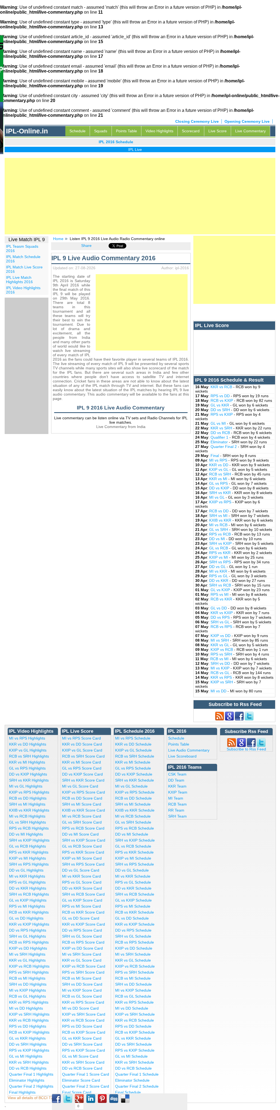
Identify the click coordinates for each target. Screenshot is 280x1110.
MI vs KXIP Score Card (82, 990)
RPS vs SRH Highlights (29, 972)
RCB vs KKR (222, 599)
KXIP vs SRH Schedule (135, 1014)
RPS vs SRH (222, 654)
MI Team (175, 798)
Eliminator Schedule (132, 1080)
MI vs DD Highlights (26, 1008)
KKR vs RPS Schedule (134, 1002)
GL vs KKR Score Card (81, 1038)
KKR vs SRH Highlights (29, 1062)
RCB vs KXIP (222, 400)
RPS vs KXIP (222, 414)
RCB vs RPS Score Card (83, 942)
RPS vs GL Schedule (133, 882)
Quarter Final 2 (224, 446)
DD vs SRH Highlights (27, 1044)
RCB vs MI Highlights (27, 978)
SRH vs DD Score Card (82, 984)
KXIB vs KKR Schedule (134, 810)
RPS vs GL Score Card (81, 882)
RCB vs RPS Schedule (134, 942)
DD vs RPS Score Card (82, 930)
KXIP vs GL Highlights (27, 750)
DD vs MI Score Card (80, 834)
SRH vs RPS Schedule (134, 864)
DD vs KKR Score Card (82, 888)
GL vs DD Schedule (132, 918)
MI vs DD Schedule (131, 1008)
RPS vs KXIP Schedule (134, 1050)
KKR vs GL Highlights (27, 960)
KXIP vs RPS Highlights (29, 792)
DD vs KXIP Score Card (82, 774)
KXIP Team (177, 792)
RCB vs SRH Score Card (83, 756)
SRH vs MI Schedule (133, 804)
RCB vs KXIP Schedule (135, 1032)
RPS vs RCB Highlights (29, 828)
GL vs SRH (219, 529)
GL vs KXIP (221, 590)
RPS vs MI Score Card (81, 906)
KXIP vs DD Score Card (82, 948)
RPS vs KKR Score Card (83, 852)
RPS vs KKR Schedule (134, 852)
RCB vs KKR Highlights (29, 912)
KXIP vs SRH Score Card (83, 1014)
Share (86, 245)
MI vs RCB (219, 525)
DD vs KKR (219, 580)
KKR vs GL (220, 645)
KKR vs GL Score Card (81, 960)
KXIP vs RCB (222, 649)
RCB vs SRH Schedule (134, 756)
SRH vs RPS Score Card (83, 864)
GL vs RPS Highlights (27, 768)
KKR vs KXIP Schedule (134, 924)
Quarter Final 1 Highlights (31, 1074)
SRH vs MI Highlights (27, 804)
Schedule (77, 131)
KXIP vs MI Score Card (82, 858)
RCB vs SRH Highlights (29, 756)
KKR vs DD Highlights (27, 744)
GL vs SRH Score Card (82, 822)
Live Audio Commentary (188, 750)
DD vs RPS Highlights (27, 930)
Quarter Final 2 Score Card (85, 1086)
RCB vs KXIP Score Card (83, 1032)
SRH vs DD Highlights (27, 984)
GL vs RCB (219, 548)
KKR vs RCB (222, 387)
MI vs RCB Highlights (27, 816)
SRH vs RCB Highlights (29, 894)
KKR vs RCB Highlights (29, 1020)
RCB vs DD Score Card (82, 798)
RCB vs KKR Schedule (134, 912)
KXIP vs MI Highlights (27, 858)
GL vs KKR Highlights (27, 1038)
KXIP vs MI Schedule (133, 858)
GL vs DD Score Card (80, 918)
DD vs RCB (221, 432)
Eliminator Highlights (26, 1080)
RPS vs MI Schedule (132, 906)
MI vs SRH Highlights (27, 954)
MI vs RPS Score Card (81, 738)
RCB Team (177, 804)
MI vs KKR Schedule (132, 876)
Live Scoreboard (182, 756)
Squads (100, 131)
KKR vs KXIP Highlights (29, 924)
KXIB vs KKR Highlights (29, 810)
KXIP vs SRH (222, 682)
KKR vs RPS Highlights (28, 1002)
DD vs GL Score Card (80, 870)
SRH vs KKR (220, 492)
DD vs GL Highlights (26, 870)
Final (215, 455)
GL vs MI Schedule (131, 1056)
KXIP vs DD (221, 635)
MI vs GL (217, 497)
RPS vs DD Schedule (133, 1026)
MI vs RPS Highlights (27, 738)
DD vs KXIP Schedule (133, 774)
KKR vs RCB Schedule (134, 1020)
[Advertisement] (140, 196)
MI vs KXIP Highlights (27, 990)
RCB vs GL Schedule (133, 996)
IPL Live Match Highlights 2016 (19, 279)
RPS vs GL (219, 576)
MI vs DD (219, 691)
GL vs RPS (219, 483)
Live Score (217, 131)
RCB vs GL (221, 673)
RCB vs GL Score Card (82, 996)
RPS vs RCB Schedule (134, 828)
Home (58, 239)
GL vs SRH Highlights (27, 822)
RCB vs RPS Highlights (29, 942)
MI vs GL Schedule (131, 786)
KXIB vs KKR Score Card (83, 810)
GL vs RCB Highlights (27, 846)
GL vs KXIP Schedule (133, 900)
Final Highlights (22, 1092)
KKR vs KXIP (222, 613)
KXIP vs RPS (220, 502)
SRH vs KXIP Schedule (135, 840)
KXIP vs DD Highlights (28, 948)
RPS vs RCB (220, 534)
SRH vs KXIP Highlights (29, 840)
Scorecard (191, 131)
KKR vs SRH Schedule (134, 1062)
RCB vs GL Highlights (27, 996)
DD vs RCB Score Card (82, 1068)
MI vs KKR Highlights (27, 876)
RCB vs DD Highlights (27, 798)
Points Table (126, 131)
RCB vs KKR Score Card (83, 912)
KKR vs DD (219, 465)
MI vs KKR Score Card (81, 876)
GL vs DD (219, 608)
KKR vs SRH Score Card (83, 1062)
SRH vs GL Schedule (133, 936)
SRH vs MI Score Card (81, 804)
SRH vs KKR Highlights (29, 780)
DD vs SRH (221, 410)
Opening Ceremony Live (247, 121)
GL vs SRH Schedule (133, 822)
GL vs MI (219, 423)
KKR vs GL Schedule (133, 960)
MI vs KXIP (221, 668)
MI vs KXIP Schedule (133, 990)
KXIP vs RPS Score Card (83, 792)
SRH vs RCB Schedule (134, 894)
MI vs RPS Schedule (132, 738)
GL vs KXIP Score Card (82, 900)
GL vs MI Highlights (25, 1056)
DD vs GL (218, 566)
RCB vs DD (219, 511)
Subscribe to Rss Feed (246, 749)
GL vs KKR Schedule (133, 1038)
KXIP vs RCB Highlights (29, 966)
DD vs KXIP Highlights (28, 774)
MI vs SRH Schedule (133, 954)
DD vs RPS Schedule (133, 930)
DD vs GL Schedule (132, 870)
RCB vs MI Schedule (133, 978)
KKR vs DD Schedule (133, 744)
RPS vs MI (220, 594)
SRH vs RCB (220, 585)
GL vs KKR (220, 405)
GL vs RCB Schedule (133, 846)
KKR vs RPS (222, 677)
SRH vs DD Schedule (133, 984)
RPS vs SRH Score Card (83, 972)
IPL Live (125, 149)
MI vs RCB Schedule (133, 816)
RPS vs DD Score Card (82, 1026)
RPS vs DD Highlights (27, 1026)
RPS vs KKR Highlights (28, 852)
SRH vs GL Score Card (82, 936)
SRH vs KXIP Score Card (83, 840)
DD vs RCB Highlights (27, 1068)
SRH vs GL (221, 622)
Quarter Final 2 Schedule (137, 1086)
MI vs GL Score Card (80, 786)
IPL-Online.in (27, 131)
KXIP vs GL (219, 469)
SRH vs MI (219, 515)
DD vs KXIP (219, 488)
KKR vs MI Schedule (132, 762)
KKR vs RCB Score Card (83, 1020)
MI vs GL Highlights (25, 786)
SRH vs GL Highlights (27, 936)
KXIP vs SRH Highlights (29, 1014)
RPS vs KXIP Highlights (29, 1050)
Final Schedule (128, 1092)
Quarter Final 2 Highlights (31, 1086)
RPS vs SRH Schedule (134, 972)
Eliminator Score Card (81, 1080)
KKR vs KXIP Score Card (83, 924)
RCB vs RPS (222, 626)
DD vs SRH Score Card (82, 1044)
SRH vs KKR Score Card (83, 780)
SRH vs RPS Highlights (29, 864)
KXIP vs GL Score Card (82, 750)
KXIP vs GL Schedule (133, 750)
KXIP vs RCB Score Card (83, 966)
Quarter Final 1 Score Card (85, 1074)
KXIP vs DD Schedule (133, 948)
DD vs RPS (221, 617)
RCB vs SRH (220, 474)
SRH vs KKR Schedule (134, 780)
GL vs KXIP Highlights (27, 900)
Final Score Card (76, 1092)
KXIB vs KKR (220, 520)
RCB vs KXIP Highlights (29, 1032)
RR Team (176, 810)
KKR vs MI (218, 479)
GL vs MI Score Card (80, 1056)
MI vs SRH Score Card (81, 954)
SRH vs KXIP (221, 543)
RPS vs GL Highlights (27, 882)
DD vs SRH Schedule (133, 1044)
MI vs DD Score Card (80, 1008)
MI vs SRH (220, 640)
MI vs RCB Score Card (81, 816)
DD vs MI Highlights (26, 834)
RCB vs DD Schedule (133, 798)
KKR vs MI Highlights (27, 762)
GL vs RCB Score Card (82, 846)
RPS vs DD (221, 396)
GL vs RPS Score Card (81, 768)
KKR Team (177, 786)
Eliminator (220, 442)
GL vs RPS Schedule (133, 768)
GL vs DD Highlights (26, 918)
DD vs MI (217, 539)
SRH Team (177, 816)
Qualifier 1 (220, 437)
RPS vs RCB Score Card (83, 828)
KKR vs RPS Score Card (83, 1002)
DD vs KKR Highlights (27, 888)
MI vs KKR (218, 571)
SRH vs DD (221, 663)
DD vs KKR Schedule (133, 888)
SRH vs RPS (220, 562)
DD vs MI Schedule (131, 834)
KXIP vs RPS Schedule (134, 792)
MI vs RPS (218, 460)
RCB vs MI (220, 659)
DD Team (176, 780)
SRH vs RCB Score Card (83, 894)
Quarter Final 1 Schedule (137, 1074)
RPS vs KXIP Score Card (83, 1050)
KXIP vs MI (219, 557)
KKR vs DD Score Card (82, 744)
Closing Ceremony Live (197, 121)
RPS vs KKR (220, 552)
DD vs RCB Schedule (133, 1068)
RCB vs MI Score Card (81, 978)
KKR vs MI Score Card (81, 762)
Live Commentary (250, 131)
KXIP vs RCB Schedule (135, 966)
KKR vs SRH (222, 428)
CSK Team (177, 774)
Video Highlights (159, 131)
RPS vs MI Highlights (27, 906)
